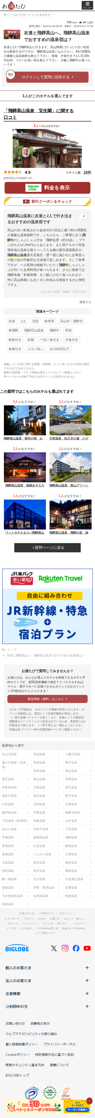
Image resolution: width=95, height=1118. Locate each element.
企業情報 (13, 993)
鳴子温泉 (71, 762)
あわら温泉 (9, 829)
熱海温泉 (71, 896)
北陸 (35, 321)
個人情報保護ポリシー (22, 1044)
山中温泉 (71, 820)
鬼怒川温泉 (9, 795)
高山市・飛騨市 (71, 321)
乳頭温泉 (39, 762)
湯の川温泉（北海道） (14, 765)
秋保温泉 (39, 771)
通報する (85, 302)
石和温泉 (71, 804)
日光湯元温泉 (74, 879)
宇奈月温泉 (40, 829)
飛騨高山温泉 (34, 330)
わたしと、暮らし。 (75, 918)
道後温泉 (8, 854)
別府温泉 (8, 870)
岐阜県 (49, 321)
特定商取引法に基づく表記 (54, 1054)
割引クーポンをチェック (52, 201)
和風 (30, 340)
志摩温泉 (71, 887)
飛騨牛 (54, 330)
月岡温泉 (39, 804)
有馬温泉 (8, 846)
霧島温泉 (71, 870)
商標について (59, 1064)
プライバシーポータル (59, 1044)
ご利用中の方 (17, 1006)
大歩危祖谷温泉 (12, 896)
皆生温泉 (39, 862)
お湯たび (55, 918)
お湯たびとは (26, 913)
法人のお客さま (18, 980)
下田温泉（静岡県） (15, 820)
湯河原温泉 (9, 812)
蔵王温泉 (8, 779)
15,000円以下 (59, 349)
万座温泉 (39, 787)
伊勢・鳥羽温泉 (43, 887)
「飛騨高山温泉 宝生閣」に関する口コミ (39, 114)
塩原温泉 (39, 795)
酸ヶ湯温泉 (9, 879)
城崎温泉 (71, 837)
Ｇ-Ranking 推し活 (47, 928)
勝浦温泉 (71, 846)
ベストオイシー (30, 923)
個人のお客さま (18, 967)
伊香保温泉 (9, 787)
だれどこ (29, 918)
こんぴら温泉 (42, 854)
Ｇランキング (12, 918)
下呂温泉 (71, 829)
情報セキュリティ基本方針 (25, 1064)
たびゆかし (27, 928)
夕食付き (71, 340)
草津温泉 (71, 779)
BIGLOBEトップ (17, 1075)
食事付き (15, 349)
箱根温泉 (8, 887)
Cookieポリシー (18, 1054)
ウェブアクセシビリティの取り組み (31, 1033)
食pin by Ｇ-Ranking (73, 928)
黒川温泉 (39, 870)
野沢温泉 (71, 795)
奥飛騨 (13, 330)
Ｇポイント (65, 913)
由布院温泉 (40, 896)
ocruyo (42, 918)
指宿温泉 (8, 904)
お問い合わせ (15, 1023)
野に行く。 (63, 923)
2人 (23, 321)
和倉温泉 (39, 820)
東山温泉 (71, 771)
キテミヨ (12, 923)
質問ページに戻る (49, 548)
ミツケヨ (11, 928)
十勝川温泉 (72, 754)
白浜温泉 (39, 846)
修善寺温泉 (72, 812)
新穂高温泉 (40, 837)
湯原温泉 (71, 862)
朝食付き (15, 340)
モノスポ (48, 923)
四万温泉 (71, 787)
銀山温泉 (39, 779)
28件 (87, 172)
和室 (68, 330)
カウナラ (79, 923)
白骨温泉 (8, 804)
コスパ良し (35, 349)
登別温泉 (39, 754)
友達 (12, 321)
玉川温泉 (39, 879)
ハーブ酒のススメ (46, 932)
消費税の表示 (40, 1023)
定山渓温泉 (9, 754)
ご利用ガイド (46, 913)
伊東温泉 (39, 812)
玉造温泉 (8, 862)
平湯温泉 (8, 837)
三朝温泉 (71, 854)
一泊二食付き (49, 340)
